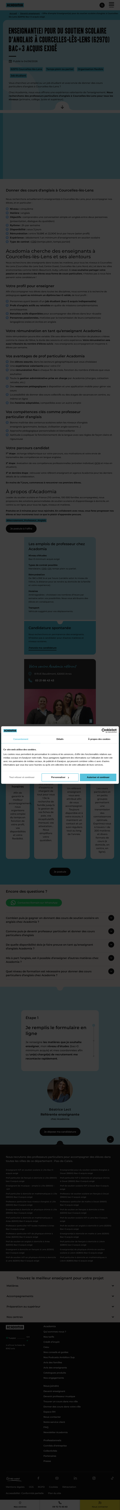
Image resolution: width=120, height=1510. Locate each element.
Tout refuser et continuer (22, 777)
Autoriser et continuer (98, 777)
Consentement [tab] (20, 739)
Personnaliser (58, 777)
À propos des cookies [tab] (99, 739)
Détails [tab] (60, 739)
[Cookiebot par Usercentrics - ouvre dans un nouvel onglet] (104, 730)
